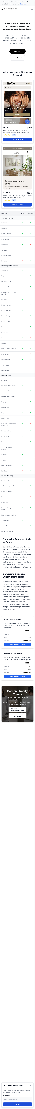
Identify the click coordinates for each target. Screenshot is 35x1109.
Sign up (17, 1104)
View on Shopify (17, 139)
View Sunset (17, 58)
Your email (6, 1095)
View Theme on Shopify (17, 644)
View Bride (17, 51)
